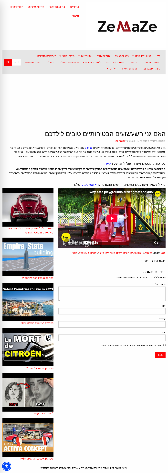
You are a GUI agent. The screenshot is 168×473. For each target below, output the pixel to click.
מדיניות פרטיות (36, 7)
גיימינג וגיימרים (33, 62)
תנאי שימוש (16, 7)
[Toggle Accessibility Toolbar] (6, 466)
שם (164, 306)
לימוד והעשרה (93, 62)
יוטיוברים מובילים (46, 56)
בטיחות (149, 253)
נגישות (75, 16)
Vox (87, 148)
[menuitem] (158, 56)
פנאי (75, 253)
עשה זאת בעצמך (151, 69)
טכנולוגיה (86, 56)
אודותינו (74, 7)
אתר (163, 332)
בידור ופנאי (69, 56)
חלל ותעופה (103, 56)
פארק (101, 253)
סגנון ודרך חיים (143, 56)
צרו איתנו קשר (57, 7)
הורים (126, 253)
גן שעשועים (137, 253)
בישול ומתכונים (152, 62)
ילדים (113, 69)
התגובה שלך (160, 284)
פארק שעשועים (88, 253)
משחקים (110, 253)
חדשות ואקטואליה (69, 62)
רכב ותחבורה (122, 56)
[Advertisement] (84, 99)
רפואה (134, 62)
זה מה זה (120, 141)
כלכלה (50, 62)
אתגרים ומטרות (129, 69)
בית (158, 56)
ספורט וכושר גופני (116, 62)
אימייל (162, 319)
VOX (163, 253)
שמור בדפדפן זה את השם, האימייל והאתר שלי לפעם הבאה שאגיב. (130, 345)
